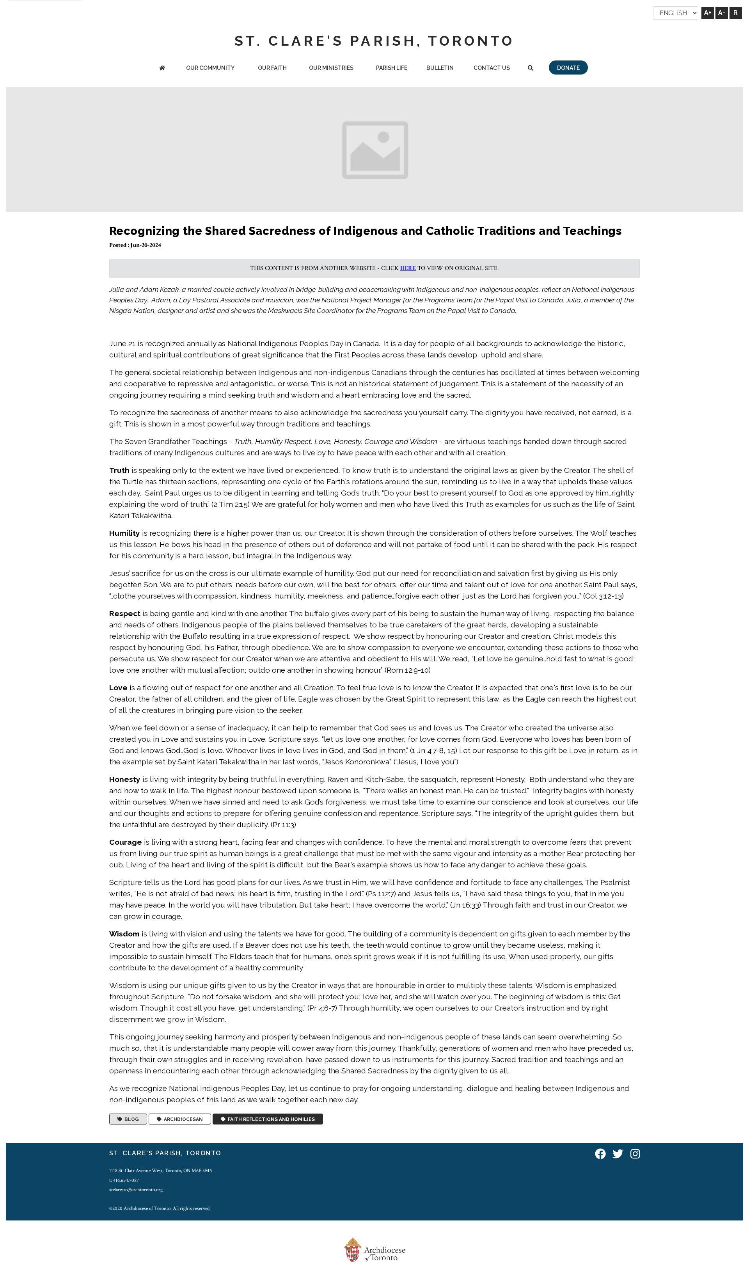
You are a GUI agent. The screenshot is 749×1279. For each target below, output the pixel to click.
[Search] (530, 68)
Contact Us (492, 68)
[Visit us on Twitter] (617, 1154)
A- (721, 12)
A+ (707, 12)
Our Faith (272, 68)
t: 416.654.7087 (124, 1180)
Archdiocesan (182, 1119)
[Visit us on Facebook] (600, 1154)
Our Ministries (331, 68)
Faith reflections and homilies (270, 1119)
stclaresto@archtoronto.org (136, 1190)
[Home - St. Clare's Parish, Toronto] (162, 68)
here (408, 268)
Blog (130, 1119)
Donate (568, 68)
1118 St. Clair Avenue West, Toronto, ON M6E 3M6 (160, 1170)
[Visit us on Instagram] (635, 1154)
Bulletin (440, 68)
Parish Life (391, 68)
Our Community (210, 68)
